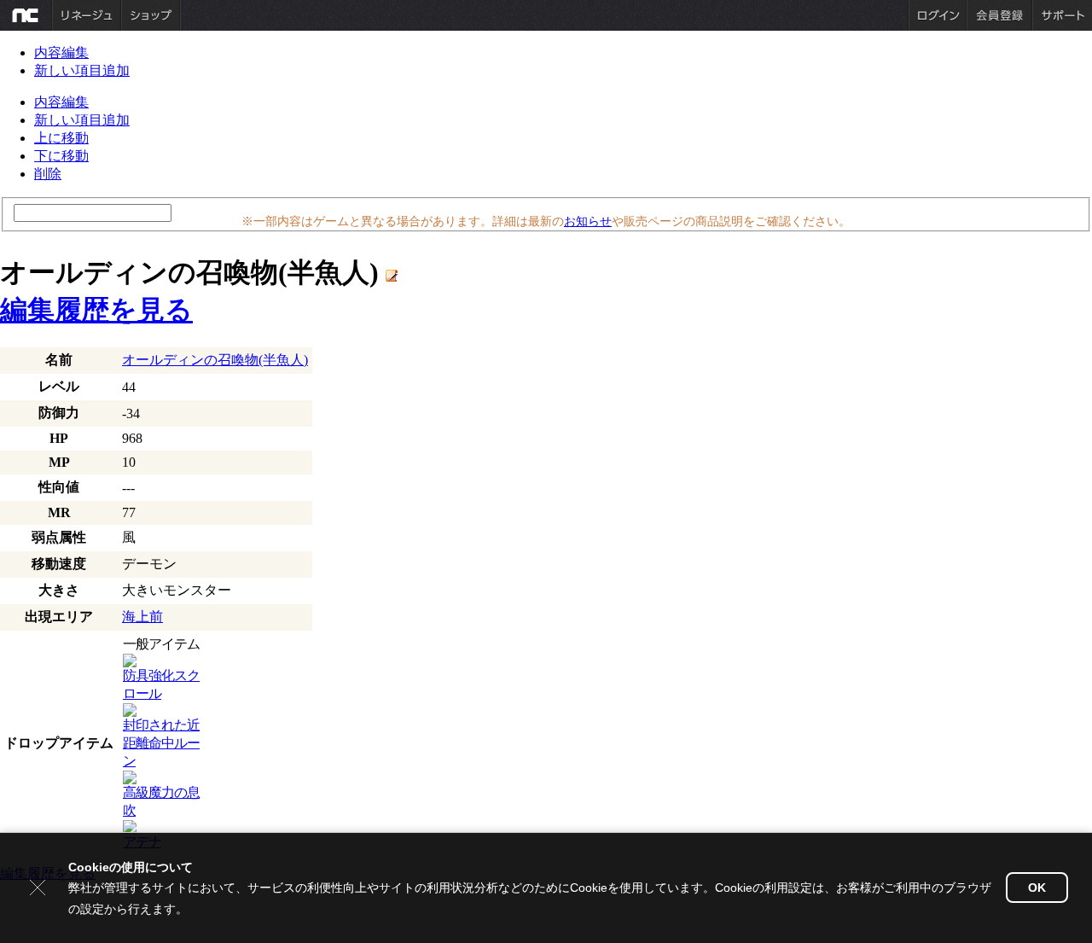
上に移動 (61, 138)
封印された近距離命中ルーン (161, 743)
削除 (47, 173)
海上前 (142, 616)
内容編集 (61, 52)
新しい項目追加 (82, 70)
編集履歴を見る (96, 309)
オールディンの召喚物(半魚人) (215, 359)
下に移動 (61, 155)
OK (1037, 887)
